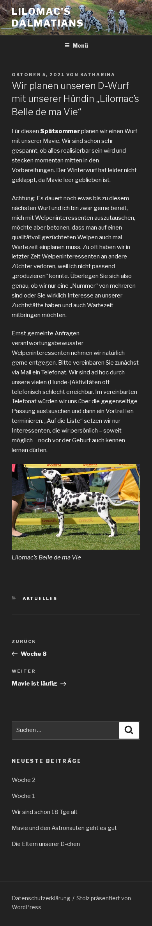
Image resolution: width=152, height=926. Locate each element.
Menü (80, 45)
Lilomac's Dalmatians (48, 17)
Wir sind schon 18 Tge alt (45, 812)
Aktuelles (40, 598)
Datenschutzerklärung (41, 898)
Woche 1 (23, 796)
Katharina (97, 74)
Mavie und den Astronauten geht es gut (64, 828)
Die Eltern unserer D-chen (46, 844)
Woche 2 (23, 780)
